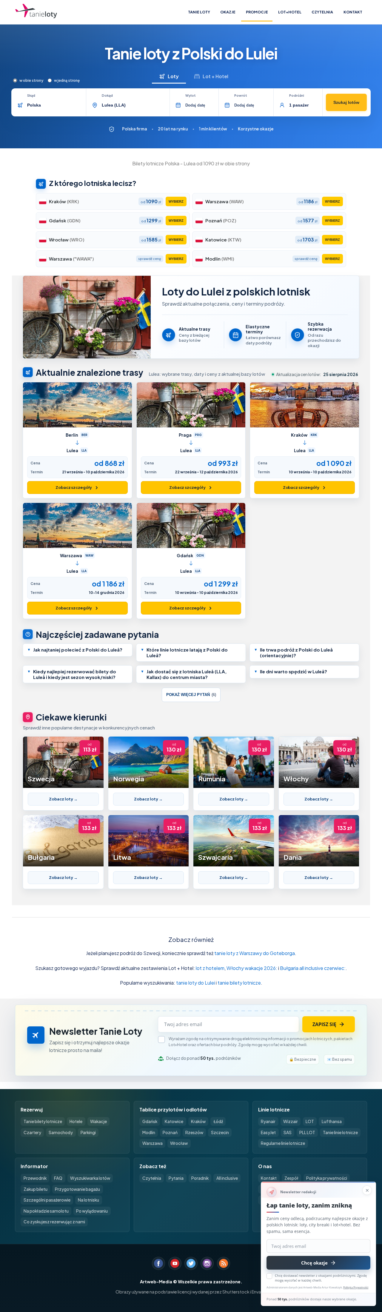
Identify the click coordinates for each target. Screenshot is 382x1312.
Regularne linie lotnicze (283, 1143)
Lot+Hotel (289, 12)
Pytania (176, 1178)
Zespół (291, 1178)
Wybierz (176, 201)
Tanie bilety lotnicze (43, 1121)
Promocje (257, 12)
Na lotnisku (88, 1199)
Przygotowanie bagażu (77, 1189)
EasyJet (268, 1132)
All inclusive (227, 1178)
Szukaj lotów (346, 102)
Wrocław (179, 1143)
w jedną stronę (67, 80)
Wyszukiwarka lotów (90, 1178)
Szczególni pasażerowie (47, 1199)
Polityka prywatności (326, 1178)
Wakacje (98, 1121)
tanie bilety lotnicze (239, 983)
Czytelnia (322, 12)
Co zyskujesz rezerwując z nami (54, 1221)
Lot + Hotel (215, 76)
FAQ (58, 1178)
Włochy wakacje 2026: (252, 968)
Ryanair (268, 1121)
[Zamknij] (367, 1190)
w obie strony (31, 80)
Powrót (240, 95)
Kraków (198, 1121)
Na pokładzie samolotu (46, 1211)
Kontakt (353, 12)
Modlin (148, 1132)
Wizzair (290, 1121)
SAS (288, 1132)
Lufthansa (332, 1121)
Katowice (174, 1121)
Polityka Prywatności (355, 1287)
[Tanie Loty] (36, 12)
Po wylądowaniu (92, 1211)
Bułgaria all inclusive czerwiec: (313, 968)
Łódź (218, 1121)
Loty (173, 76)
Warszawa (152, 1143)
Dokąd (107, 95)
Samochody (61, 1132)
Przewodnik (35, 1178)
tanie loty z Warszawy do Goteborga (254, 953)
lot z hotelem (210, 968)
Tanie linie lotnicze (340, 1132)
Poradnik (200, 1178)
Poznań (170, 1132)
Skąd (31, 95)
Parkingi (88, 1132)
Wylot (190, 95)
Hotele (76, 1121)
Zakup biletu (35, 1189)
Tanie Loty (199, 12)
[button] (77, 650)
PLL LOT (307, 1132)
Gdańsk (149, 1121)
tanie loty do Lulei (195, 983)
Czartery (32, 1132)
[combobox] (54, 105)
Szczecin (220, 1132)
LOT (310, 1121)
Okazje (227, 12)
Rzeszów (194, 1132)
